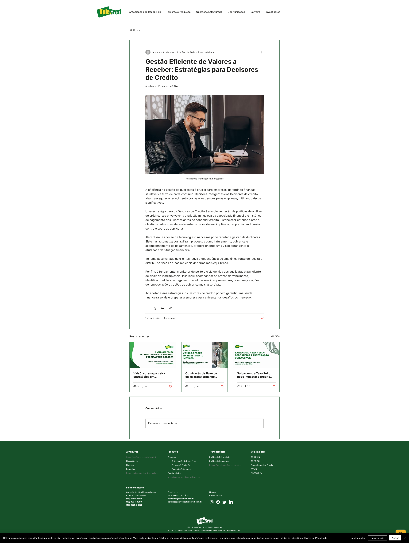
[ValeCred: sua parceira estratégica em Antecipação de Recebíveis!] (153, 355)
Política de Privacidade (315, 537)
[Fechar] (405, 537)
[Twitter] (224, 502)
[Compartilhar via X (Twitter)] (154, 308)
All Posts (134, 30)
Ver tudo (275, 336)
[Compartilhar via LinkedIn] (162, 308)
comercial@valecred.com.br (181, 498)
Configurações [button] (358, 537)
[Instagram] (211, 502)
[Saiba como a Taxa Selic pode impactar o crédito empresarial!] (256, 355)
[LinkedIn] (230, 502)
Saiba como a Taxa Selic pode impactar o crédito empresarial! (253, 375)
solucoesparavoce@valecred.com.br (185, 502)
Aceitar (395, 537)
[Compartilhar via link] (170, 308)
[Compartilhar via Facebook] (146, 308)
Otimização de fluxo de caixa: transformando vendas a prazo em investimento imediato (201, 375)
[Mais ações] (262, 52)
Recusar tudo (377, 537)
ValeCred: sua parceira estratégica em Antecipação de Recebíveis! (149, 375)
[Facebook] (218, 502)
